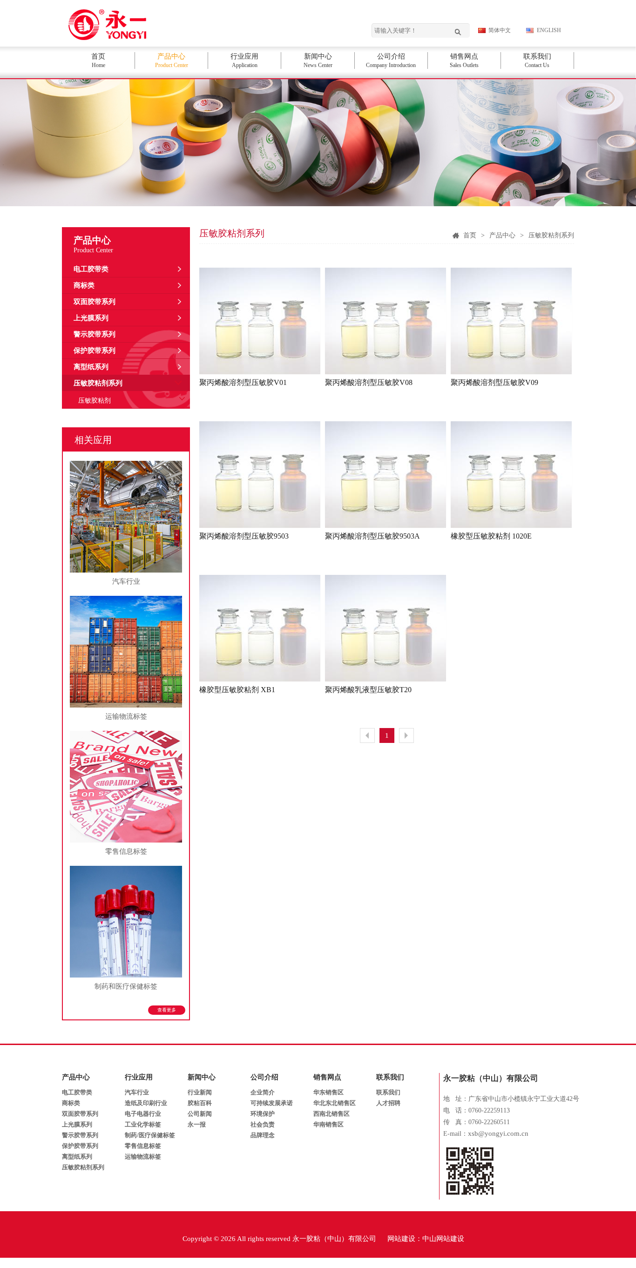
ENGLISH (549, 30)
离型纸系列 (91, 367)
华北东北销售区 (334, 1102)
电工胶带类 (91, 269)
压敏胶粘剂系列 (98, 383)
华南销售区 (328, 1124)
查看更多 (166, 1009)
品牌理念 (262, 1135)
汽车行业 (137, 1092)
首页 (469, 235)
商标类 (84, 285)
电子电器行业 (143, 1113)
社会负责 (262, 1124)
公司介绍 (264, 1077)
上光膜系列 (91, 318)
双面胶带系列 (94, 301)
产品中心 (502, 235)
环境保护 (262, 1113)
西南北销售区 (331, 1113)
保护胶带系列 (94, 350)
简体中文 (499, 30)
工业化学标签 (143, 1124)
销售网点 (327, 1077)
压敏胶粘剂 (94, 400)
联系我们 (390, 1077)
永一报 (197, 1124)
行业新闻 (200, 1092)
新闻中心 (202, 1077)
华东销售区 (328, 1092)
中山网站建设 (443, 1238)
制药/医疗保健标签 (150, 1135)
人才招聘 (388, 1102)
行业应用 (139, 1077)
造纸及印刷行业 (146, 1102)
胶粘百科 (200, 1102)
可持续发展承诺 (271, 1102)
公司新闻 (200, 1113)
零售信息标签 (143, 1145)
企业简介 (262, 1092)
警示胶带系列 (94, 334)
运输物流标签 (143, 1156)
